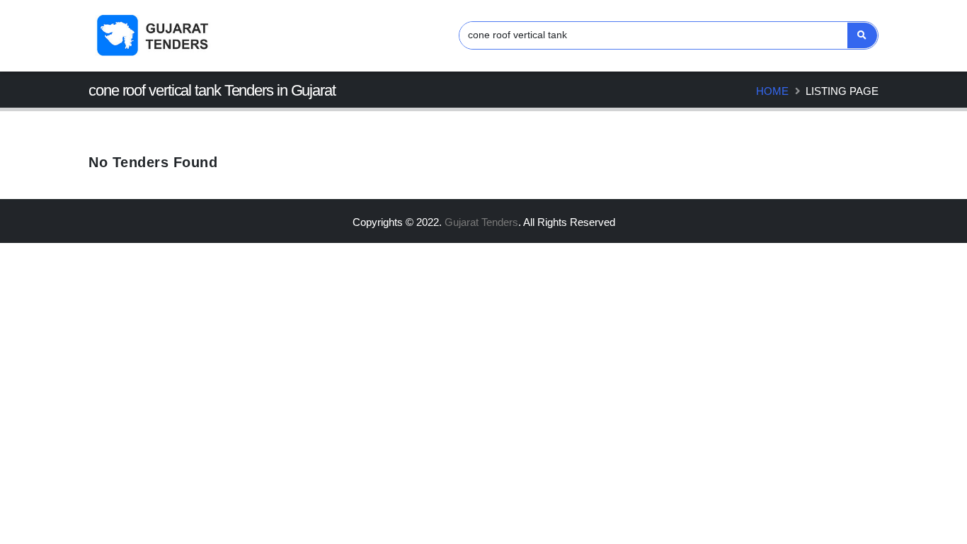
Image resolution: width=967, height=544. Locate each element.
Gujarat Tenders (481, 222)
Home (772, 91)
